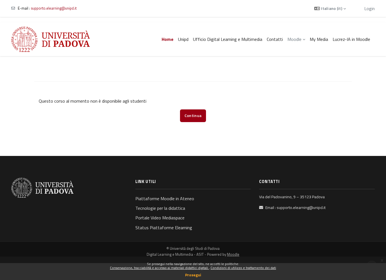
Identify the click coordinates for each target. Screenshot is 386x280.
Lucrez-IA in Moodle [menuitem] (351, 39)
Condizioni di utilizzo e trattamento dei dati (243, 267)
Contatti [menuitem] (275, 39)
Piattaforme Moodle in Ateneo (164, 198)
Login (369, 8)
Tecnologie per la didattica (160, 208)
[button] (330, 8)
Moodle (233, 254)
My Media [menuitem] (319, 39)
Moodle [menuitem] (294, 39)
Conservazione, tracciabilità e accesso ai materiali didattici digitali (159, 267)
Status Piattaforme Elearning (163, 227)
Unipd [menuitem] (183, 39)
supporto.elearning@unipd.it (54, 8)
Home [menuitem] (168, 39)
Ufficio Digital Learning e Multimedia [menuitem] (227, 39)
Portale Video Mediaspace (160, 217)
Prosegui (193, 275)
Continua (193, 116)
